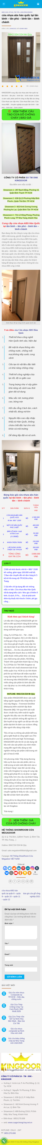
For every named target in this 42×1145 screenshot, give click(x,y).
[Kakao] (25, 873)
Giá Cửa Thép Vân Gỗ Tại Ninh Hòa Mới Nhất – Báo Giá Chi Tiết (16, 1020)
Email (7, 954)
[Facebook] (5, 868)
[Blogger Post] (11, 873)
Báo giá (5, 12)
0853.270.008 (10, 1133)
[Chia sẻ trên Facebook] (15, 881)
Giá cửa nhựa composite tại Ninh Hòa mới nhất (16, 1031)
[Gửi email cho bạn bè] (23, 881)
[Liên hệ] (4, 1141)
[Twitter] (10, 868)
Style (11, 12)
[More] (29, 873)
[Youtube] (16, 873)
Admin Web (23, 28)
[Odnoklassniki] (20, 873)
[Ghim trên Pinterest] (27, 881)
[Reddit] (14, 868)
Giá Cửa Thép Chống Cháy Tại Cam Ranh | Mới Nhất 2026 (16, 1008)
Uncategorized (26, 12)
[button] (4, 4)
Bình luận (9, 923)
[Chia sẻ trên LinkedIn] (31, 881)
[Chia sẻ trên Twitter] (19, 881)
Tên (7, 943)
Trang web (9, 965)
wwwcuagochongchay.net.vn (20, 1123)
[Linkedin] (19, 868)
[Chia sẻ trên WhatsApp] (10, 881)
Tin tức (17, 12)
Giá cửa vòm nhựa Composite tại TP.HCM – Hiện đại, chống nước (16, 996)
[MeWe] (28, 868)
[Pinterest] (23, 868)
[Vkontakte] (7, 873)
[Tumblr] (37, 868)
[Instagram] (32, 868)
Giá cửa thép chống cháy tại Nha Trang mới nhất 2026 (16, 1041)
